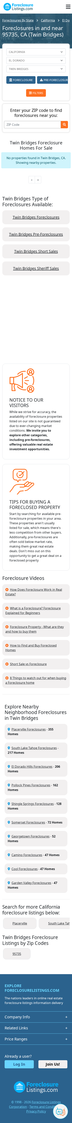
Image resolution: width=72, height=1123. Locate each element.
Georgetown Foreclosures (31, 836)
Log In (19, 1064)
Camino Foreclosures (27, 855)
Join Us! (53, 1064)
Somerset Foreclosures (28, 822)
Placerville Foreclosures (29, 729)
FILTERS (37, 93)
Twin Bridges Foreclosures (36, 217)
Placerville (19, 923)
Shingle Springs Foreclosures (33, 804)
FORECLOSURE (22, 80)
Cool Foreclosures (25, 869)
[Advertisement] (36, 322)
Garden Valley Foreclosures (31, 883)
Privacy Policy (36, 1111)
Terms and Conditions (45, 1107)
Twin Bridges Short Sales (36, 251)
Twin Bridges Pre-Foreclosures (36, 234)
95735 (16, 954)
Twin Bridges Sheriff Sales (36, 268)
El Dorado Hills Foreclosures (32, 766)
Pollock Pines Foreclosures (31, 785)
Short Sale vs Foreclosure (28, 664)
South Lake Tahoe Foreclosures (34, 748)
